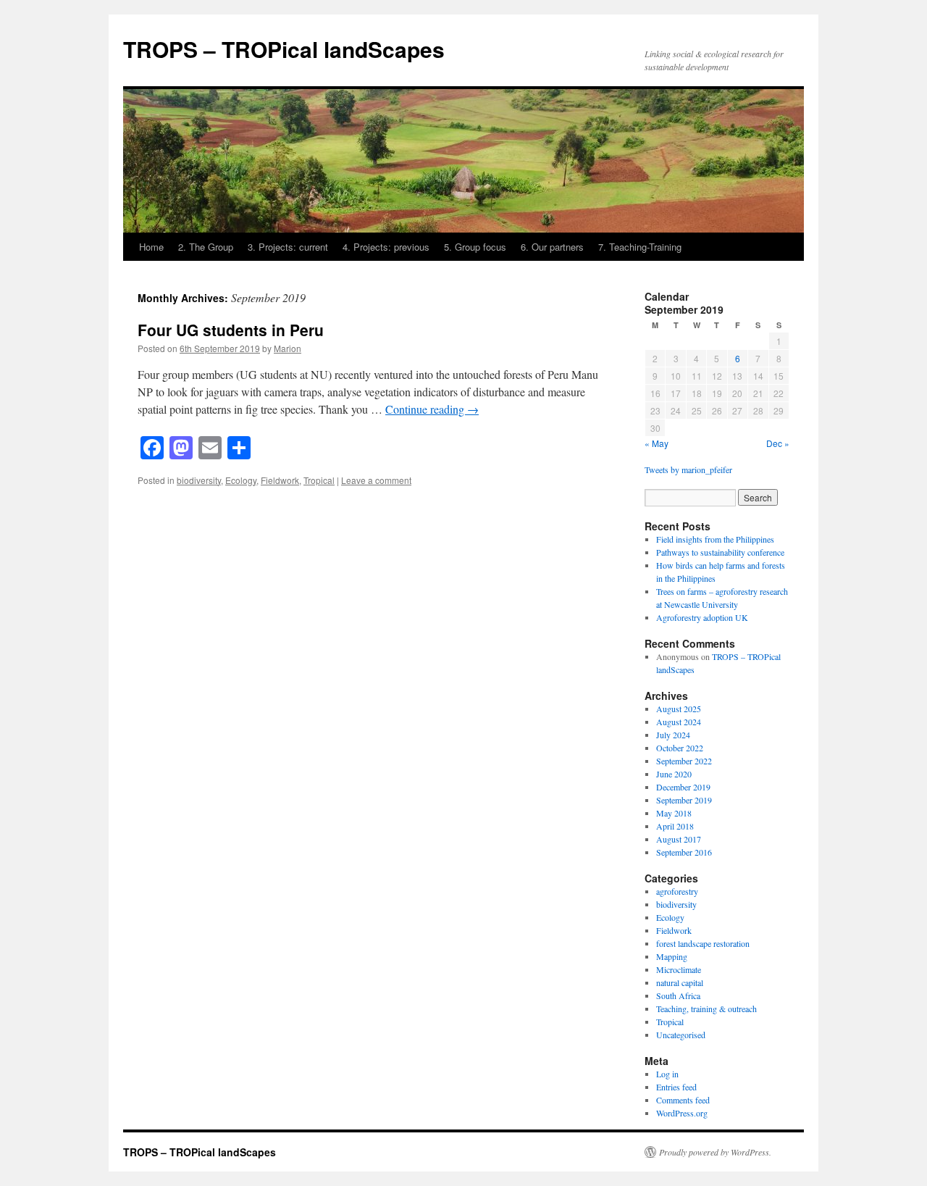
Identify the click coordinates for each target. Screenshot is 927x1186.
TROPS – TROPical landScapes (284, 48)
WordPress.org (682, 1113)
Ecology (240, 480)
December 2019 (683, 787)
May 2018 (674, 813)
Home (151, 247)
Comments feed (683, 1100)
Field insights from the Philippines (715, 539)
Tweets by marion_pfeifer (688, 469)
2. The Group (205, 247)
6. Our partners (552, 247)
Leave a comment (376, 480)
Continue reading (432, 409)
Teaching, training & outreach (706, 1008)
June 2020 (674, 774)
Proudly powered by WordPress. (715, 1152)
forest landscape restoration (703, 943)
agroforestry (677, 891)
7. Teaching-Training (639, 247)
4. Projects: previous (386, 247)
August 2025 (678, 708)
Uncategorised (680, 1034)
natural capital (679, 982)
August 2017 (678, 839)
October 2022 (679, 747)
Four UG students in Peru (231, 330)
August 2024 (678, 721)
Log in (667, 1073)
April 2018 (675, 826)
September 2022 (684, 761)
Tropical (319, 480)
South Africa (678, 995)
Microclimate (678, 969)
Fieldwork (280, 480)
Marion (287, 348)
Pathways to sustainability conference (720, 552)
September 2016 (684, 852)
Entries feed (676, 1087)
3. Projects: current (288, 247)
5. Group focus (475, 247)
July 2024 (673, 734)
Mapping (671, 956)
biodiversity (199, 480)
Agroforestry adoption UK (702, 617)
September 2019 (684, 800)
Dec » (777, 443)
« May (656, 443)
